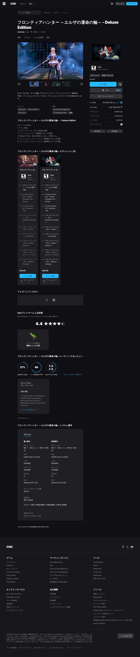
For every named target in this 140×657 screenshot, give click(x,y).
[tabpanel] (50, 460)
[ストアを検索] (19, 12)
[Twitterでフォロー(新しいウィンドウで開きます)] (46, 300)
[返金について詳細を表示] (121, 107)
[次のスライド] (81, 84)
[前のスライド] (19, 84)
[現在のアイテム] (34, 84)
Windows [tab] (27, 434)
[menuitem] (47, 12)
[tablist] (50, 434)
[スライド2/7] (45, 84)
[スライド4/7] (66, 84)
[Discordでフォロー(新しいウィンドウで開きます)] (53, 300)
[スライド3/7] (55, 84)
